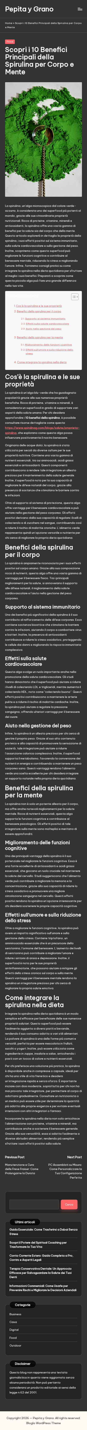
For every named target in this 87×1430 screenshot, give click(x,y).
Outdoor (15, 1345)
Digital (14, 1330)
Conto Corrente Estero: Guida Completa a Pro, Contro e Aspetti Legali (41, 1258)
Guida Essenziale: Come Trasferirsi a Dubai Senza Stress (43, 1232)
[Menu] (80, 9)
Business (15, 1314)
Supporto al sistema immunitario (45, 318)
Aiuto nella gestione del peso (43, 328)
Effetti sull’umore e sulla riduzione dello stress (49, 351)
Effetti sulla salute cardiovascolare (47, 323)
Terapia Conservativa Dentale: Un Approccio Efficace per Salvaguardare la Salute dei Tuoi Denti (41, 1273)
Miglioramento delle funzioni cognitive (48, 344)
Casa (13, 1322)
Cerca (69, 1204)
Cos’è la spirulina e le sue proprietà (39, 306)
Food (10, 41)
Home (8, 23)
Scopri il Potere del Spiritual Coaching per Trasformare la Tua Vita (38, 1245)
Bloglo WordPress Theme (43, 1423)
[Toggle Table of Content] (72, 296)
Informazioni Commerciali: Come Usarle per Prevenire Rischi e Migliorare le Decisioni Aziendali (43, 1288)
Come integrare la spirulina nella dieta (42, 362)
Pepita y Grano (29, 9)
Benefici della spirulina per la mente (40, 337)
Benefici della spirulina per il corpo (39, 311)
